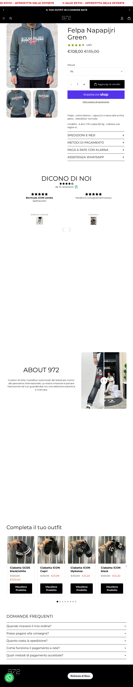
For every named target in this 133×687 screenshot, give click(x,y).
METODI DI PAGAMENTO (85, 142)
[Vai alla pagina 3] (62, 601)
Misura (71, 64)
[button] (64, 229)
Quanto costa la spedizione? (27, 641)
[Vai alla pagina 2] (60, 601)
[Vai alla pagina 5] (67, 601)
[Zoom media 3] (45, 104)
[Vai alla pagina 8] (75, 601)
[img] (66, 183)
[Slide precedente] (3, 9)
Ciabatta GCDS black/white (20, 569)
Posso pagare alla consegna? (27, 633)
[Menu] (3, 18)
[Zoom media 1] (32, 55)
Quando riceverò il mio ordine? (28, 626)
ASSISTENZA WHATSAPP (85, 157)
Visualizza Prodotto (21, 588)
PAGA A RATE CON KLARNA (87, 150)
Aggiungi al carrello (109, 84)
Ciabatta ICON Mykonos (80, 569)
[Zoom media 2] (18, 104)
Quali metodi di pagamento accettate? (34, 655)
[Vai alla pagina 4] (65, 601)
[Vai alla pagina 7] (73, 601)
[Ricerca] (10, 18)
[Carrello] (129, 18)
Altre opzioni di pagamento (96, 102)
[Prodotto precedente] (6, 566)
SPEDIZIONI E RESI (81, 135)
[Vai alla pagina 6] (70, 601)
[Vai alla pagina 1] (57, 602)
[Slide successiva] (129, 9)
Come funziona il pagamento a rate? (33, 648)
